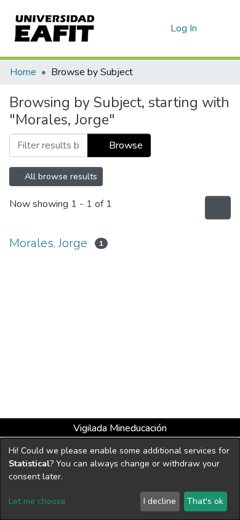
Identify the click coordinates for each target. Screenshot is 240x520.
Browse (124, 145)
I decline (159, 501)
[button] (159, 28)
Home (23, 72)
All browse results (59, 176)
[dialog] (120, 479)
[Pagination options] (218, 207)
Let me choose (37, 501)
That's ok (205, 501)
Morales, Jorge (48, 243)
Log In (184, 28)
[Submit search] (141, 28)
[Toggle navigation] (223, 28)
